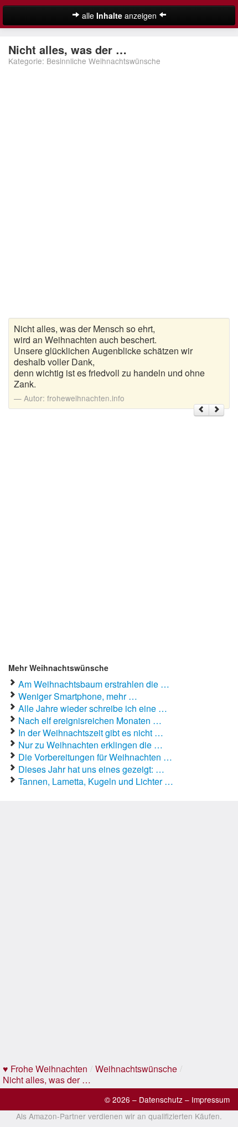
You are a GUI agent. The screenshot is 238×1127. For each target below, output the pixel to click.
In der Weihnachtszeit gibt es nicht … (90, 732)
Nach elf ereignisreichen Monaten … (90, 720)
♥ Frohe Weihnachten (45, 1068)
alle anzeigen (119, 15)
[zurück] (201, 410)
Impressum (211, 1099)
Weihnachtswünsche (136, 1068)
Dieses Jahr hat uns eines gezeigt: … (91, 769)
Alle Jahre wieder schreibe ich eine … (92, 708)
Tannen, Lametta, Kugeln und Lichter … (95, 781)
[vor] (216, 410)
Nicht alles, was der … (47, 1079)
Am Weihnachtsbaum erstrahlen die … (93, 684)
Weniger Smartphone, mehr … (77, 696)
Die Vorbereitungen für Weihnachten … (95, 757)
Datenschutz (161, 1099)
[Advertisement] (119, 193)
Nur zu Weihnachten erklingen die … (90, 744)
